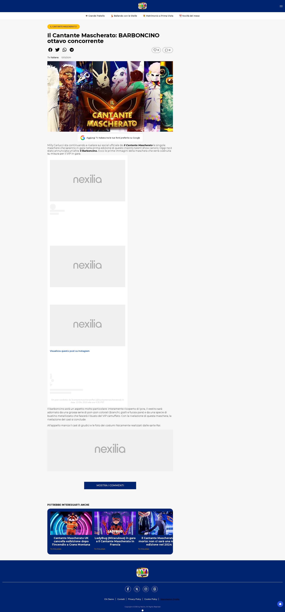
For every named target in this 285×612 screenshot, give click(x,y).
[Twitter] (135, 587)
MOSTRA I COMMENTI (110, 485)
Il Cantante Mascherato (63, 26)
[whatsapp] (65, 52)
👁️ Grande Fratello (95, 16)
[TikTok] (153, 587)
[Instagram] (144, 587)
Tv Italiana (52, 57)
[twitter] (57, 52)
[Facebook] (126, 587)
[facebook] (50, 52)
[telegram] (72, 52)
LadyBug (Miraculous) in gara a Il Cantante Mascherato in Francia (115, 541)
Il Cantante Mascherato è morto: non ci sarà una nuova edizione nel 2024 (159, 541)
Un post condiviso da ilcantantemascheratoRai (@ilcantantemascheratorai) (86, 400)
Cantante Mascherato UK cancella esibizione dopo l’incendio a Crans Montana (71, 541)
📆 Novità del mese (189, 16)
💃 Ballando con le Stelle (124, 16)
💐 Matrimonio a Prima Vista (158, 16)
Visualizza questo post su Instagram (70, 351)
